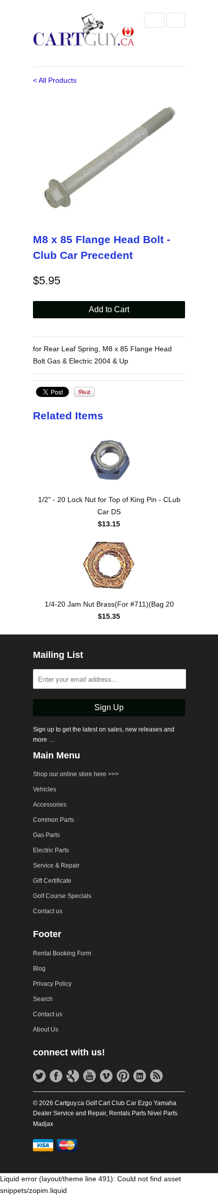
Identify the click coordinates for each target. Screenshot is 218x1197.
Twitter (39, 1076)
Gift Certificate (52, 880)
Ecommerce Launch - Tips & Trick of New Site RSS (156, 1076)
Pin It (84, 392)
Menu (154, 20)
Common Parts (53, 819)
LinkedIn (139, 1076)
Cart (175, 20)
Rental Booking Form (62, 953)
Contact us (47, 911)
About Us (45, 1029)
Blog (39, 968)
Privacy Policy (52, 983)
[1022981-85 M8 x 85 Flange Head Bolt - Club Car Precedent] (109, 157)
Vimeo (106, 1076)
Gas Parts (46, 835)
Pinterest (123, 1076)
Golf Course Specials (62, 896)
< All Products (55, 80)
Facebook (56, 1076)
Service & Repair (56, 865)
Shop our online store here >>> (76, 774)
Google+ (72, 1076)
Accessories (49, 804)
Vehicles (44, 789)
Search (43, 999)
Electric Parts (51, 850)
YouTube (89, 1076)
